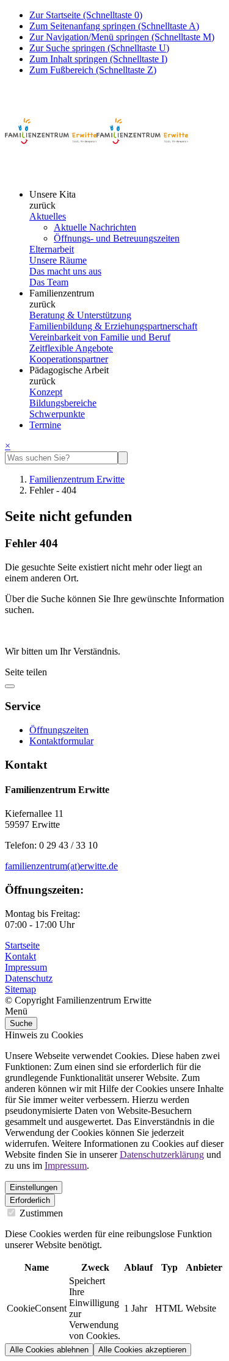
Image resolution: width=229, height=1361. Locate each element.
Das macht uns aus (65, 271)
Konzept (45, 392)
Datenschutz (29, 978)
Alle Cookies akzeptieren (142, 1349)
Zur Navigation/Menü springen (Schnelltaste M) (121, 37)
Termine (45, 425)
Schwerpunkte (57, 414)
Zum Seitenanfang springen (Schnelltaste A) (114, 26)
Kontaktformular (61, 741)
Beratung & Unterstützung (80, 315)
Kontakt (20, 956)
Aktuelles (47, 216)
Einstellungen (33, 1187)
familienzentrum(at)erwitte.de (61, 866)
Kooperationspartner (68, 359)
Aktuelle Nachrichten (95, 227)
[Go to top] (10, 686)
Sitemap (20, 989)
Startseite (22, 945)
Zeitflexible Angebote (71, 348)
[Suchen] (123, 457)
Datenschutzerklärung (162, 1154)
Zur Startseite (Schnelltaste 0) (85, 15)
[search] (61, 457)
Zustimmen (40, 1213)
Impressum (26, 967)
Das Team (48, 282)
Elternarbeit (51, 249)
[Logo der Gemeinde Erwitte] (96, 173)
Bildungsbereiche (62, 403)
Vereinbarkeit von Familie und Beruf (99, 337)
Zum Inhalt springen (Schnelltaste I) (98, 59)
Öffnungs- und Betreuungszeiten (117, 238)
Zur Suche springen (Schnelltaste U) (99, 48)
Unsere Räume (58, 260)
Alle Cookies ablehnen (49, 1349)
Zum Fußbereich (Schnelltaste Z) (92, 70)
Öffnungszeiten (59, 730)
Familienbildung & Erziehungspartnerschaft (113, 326)
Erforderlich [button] (30, 1200)
